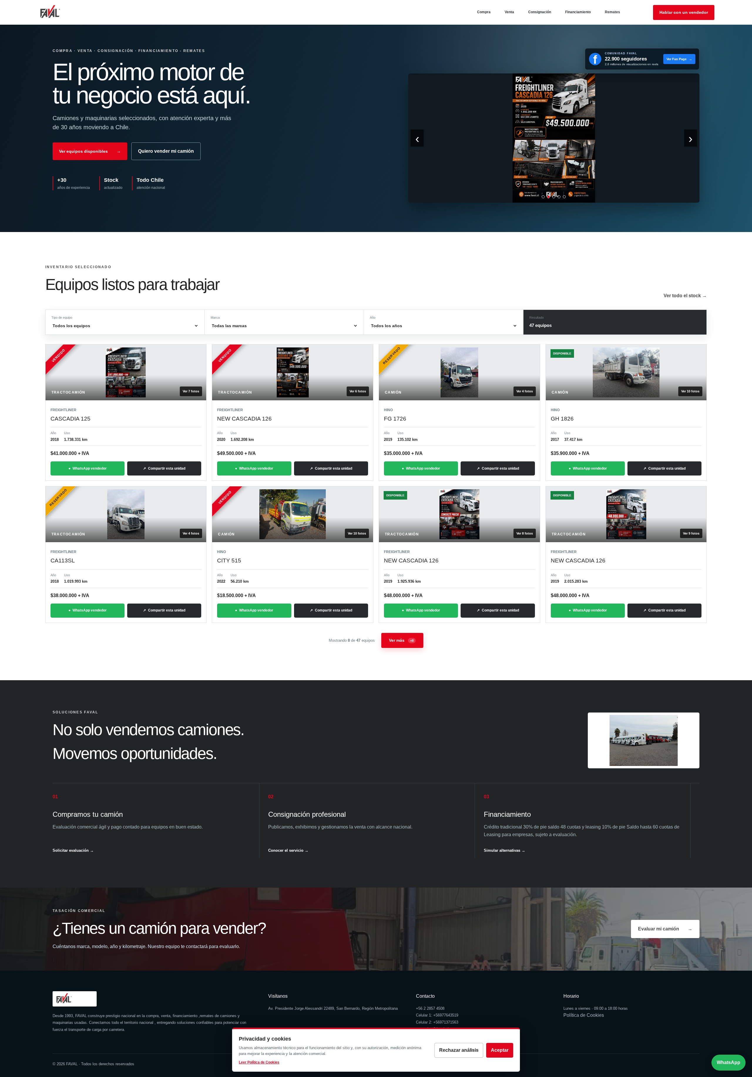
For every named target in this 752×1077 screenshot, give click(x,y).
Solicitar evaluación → (73, 850)
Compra (484, 12)
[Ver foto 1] (543, 196)
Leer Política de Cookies (259, 1062)
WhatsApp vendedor (90, 468)
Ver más (401, 640)
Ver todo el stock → (685, 295)
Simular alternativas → (504, 850)
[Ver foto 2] (548, 196)
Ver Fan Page (679, 59)
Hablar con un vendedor (683, 12)
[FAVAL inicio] (60, 12)
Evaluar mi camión (665, 928)
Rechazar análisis (459, 1050)
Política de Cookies (583, 1015)
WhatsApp (728, 1062)
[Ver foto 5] (564, 196)
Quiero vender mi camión (166, 151)
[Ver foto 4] (559, 196)
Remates (612, 12)
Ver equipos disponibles (90, 151)
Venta (509, 12)
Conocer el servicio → (288, 850)
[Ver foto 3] (553, 196)
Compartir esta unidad (166, 468)
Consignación (539, 12)
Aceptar (499, 1050)
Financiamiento (578, 12)
